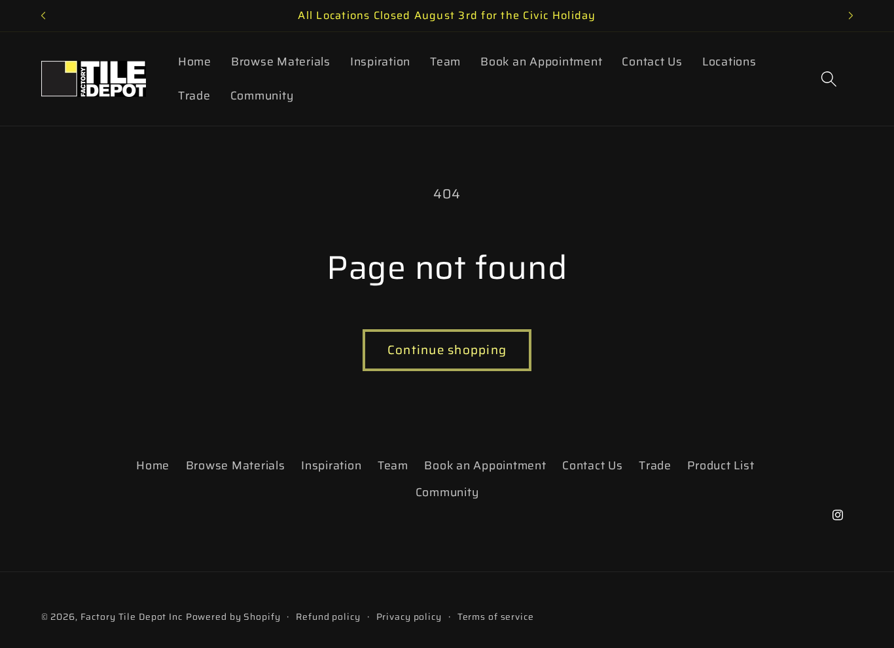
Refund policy (328, 617)
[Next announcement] (850, 15)
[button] (829, 79)
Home (153, 465)
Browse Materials (235, 465)
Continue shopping (447, 349)
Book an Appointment (485, 465)
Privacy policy (409, 617)
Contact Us (592, 465)
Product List (720, 465)
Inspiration (331, 465)
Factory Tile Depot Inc (131, 616)
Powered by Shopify (233, 616)
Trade (655, 465)
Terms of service (495, 617)
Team (393, 465)
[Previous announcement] (43, 15)
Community (447, 492)
